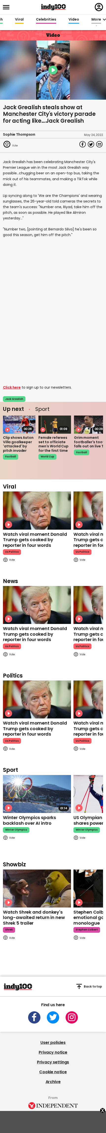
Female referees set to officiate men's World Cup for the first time (53, 444)
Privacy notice (53, 1052)
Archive (53, 1082)
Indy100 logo (53, 7)
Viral (19, 19)
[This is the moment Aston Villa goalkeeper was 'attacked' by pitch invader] (19, 425)
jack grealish (14, 399)
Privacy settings (53, 1062)
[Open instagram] (72, 1017)
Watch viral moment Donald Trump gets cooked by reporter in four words (35, 539)
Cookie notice (53, 1072)
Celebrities (46, 19)
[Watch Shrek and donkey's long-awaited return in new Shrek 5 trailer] (37, 888)
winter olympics (16, 830)
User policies (53, 1042)
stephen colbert (87, 929)
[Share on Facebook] (82, 144)
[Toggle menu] (7, 7)
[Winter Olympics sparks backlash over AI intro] (37, 794)
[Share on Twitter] (91, 144)
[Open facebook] (34, 1017)
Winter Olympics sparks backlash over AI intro (29, 820)
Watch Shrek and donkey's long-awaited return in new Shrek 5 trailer (34, 917)
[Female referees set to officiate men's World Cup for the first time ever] (54, 425)
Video (74, 19)
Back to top (93, 986)
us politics (12, 552)
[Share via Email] (99, 144)
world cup (47, 456)
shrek (9, 929)
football (10, 456)
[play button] (53, 70)
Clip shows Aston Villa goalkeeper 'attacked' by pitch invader (18, 444)
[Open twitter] (53, 1017)
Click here (12, 387)
